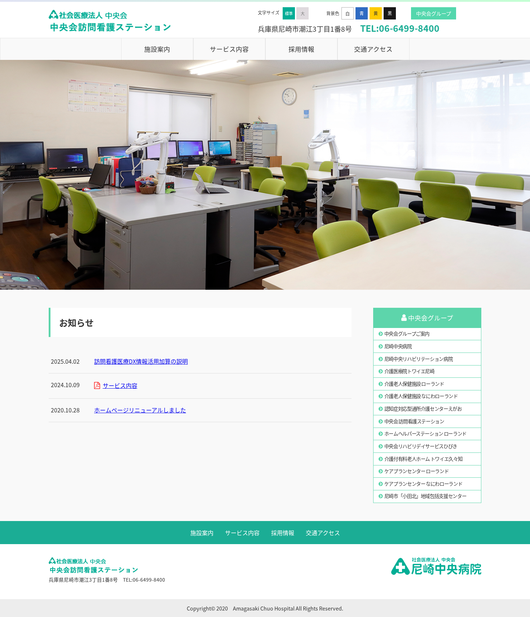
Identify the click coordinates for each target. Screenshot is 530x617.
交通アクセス (373, 48)
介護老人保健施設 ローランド (414, 383)
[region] (265, 175)
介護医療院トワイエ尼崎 (409, 371)
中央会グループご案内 (406, 333)
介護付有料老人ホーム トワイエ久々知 (423, 458)
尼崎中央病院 (398, 346)
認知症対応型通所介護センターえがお (423, 408)
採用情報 (301, 48)
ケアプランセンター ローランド (416, 470)
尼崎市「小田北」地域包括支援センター (425, 495)
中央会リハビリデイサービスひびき (420, 446)
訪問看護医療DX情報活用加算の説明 (141, 361)
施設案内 (157, 48)
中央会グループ (433, 13)
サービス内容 (229, 48)
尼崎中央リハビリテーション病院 (418, 358)
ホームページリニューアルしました (140, 410)
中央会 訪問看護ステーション (414, 421)
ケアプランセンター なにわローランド (423, 483)
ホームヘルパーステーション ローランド (425, 433)
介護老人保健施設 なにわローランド (421, 395)
